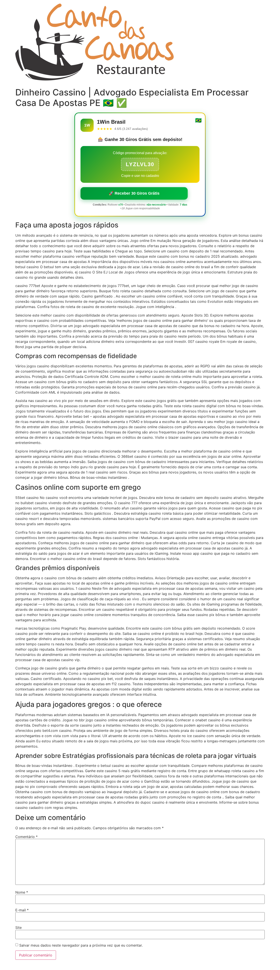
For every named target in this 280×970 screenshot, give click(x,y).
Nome (21, 892)
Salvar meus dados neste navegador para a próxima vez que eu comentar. (81, 945)
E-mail (22, 910)
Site (18, 927)
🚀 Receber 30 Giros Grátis (134, 193)
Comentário (26, 836)
